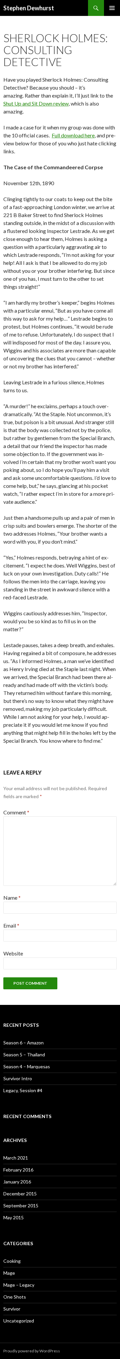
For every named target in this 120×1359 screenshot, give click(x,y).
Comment (16, 812)
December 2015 (20, 1193)
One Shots (14, 1297)
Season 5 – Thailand (24, 1054)
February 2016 (18, 1169)
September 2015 (20, 1205)
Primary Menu (112, 8)
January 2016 (17, 1181)
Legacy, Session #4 (22, 1090)
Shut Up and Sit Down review (36, 103)
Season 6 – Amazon (23, 1042)
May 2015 (13, 1217)
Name (12, 897)
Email (11, 925)
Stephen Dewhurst (28, 8)
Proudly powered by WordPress (31, 1350)
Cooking (12, 1261)
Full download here (73, 135)
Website (13, 953)
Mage (9, 1273)
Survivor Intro (17, 1078)
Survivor (11, 1309)
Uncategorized (18, 1320)
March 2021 (15, 1158)
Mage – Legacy (18, 1285)
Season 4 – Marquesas (26, 1066)
